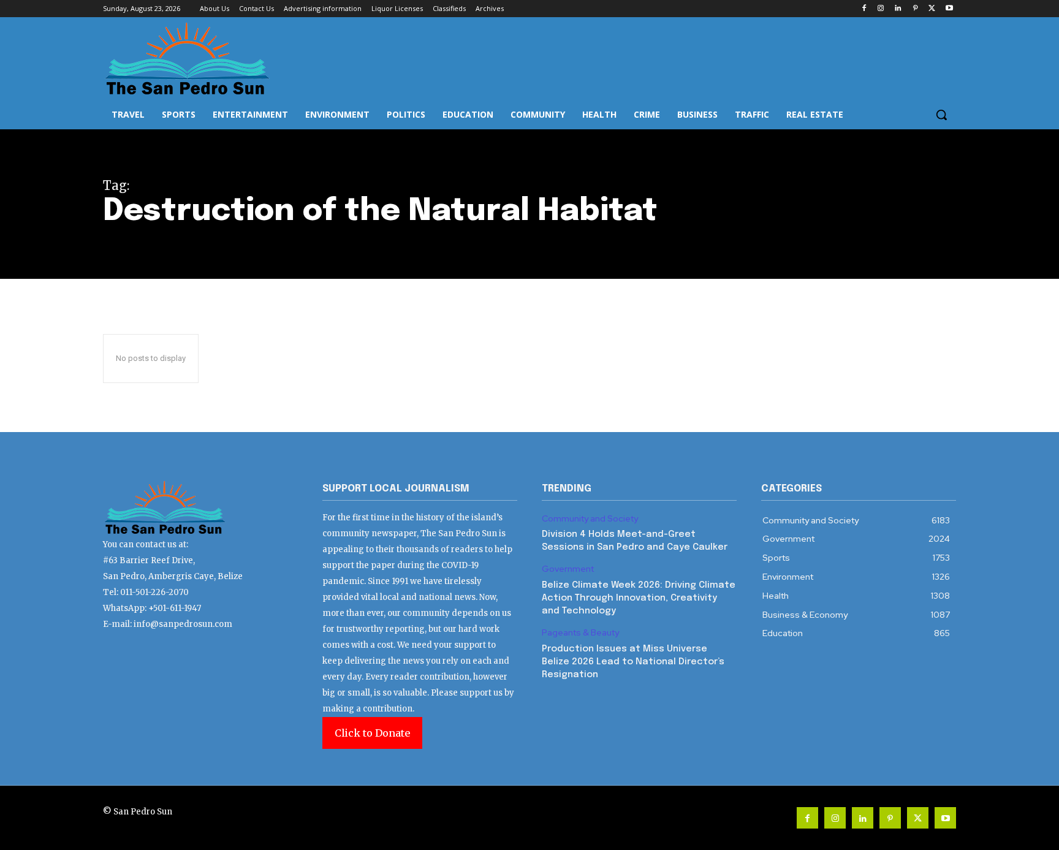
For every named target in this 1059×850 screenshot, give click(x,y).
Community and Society (590, 519)
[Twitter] (932, 9)
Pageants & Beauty (580, 633)
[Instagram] (881, 9)
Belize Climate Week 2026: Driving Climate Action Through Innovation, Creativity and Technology (638, 598)
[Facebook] (864, 9)
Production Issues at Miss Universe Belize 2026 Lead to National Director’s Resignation (633, 662)
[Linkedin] (898, 9)
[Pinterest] (915, 9)
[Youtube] (949, 9)
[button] (941, 114)
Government (568, 569)
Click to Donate (372, 733)
